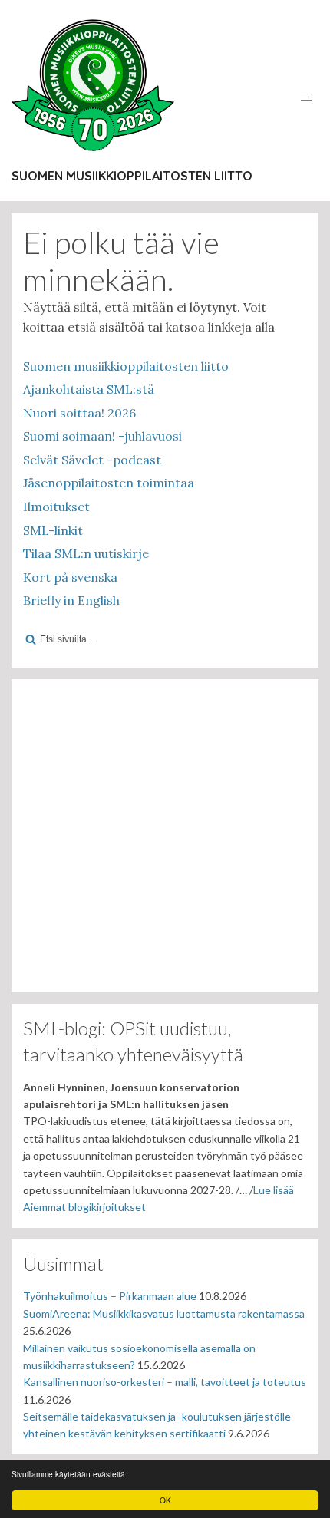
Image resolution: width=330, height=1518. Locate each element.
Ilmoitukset (56, 506)
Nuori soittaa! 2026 (79, 413)
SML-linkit (53, 530)
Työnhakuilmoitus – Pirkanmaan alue (109, 1295)
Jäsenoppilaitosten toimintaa (108, 482)
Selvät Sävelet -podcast (92, 459)
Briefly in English (71, 600)
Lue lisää (273, 1189)
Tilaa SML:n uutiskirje (86, 553)
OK (165, 1500)
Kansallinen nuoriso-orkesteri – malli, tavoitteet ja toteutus (164, 1381)
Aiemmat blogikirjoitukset (84, 1206)
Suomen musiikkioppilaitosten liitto (132, 175)
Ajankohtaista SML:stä (88, 389)
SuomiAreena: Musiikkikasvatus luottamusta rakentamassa (164, 1313)
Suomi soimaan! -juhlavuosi (102, 436)
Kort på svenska (70, 577)
